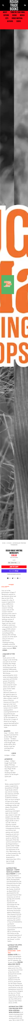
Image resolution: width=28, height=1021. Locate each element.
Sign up (14, 27)
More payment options (14, 574)
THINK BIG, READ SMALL (17, 12)
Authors (10, 21)
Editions (6, 15)
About (5, 12)
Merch (22, 15)
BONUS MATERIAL (17, 18)
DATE (14, 560)
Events (18, 21)
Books (14, 15)
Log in (14, 24)
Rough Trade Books (14, 5)
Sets (6, 18)
